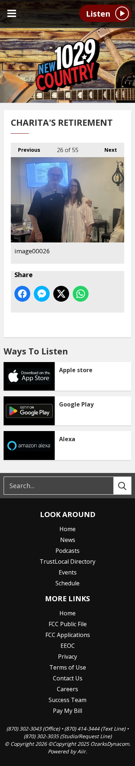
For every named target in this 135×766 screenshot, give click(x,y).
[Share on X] (61, 294)
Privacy (67, 656)
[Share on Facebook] (22, 294)
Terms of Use (67, 667)
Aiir (81, 751)
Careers (67, 689)
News (67, 540)
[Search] (129, 485)
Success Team (67, 700)
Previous (25, 149)
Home (67, 529)
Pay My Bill (67, 711)
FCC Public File (68, 624)
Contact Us (67, 678)
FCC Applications (67, 635)
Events (68, 572)
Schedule (67, 583)
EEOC (67, 646)
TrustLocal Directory (67, 561)
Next (107, 149)
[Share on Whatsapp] (81, 294)
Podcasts (67, 551)
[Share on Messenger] (42, 294)
